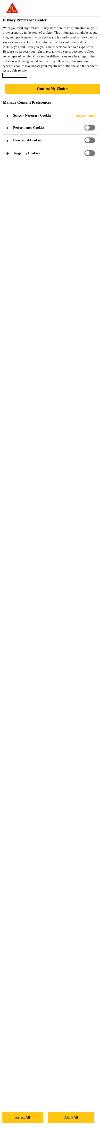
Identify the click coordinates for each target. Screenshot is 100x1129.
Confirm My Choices (52, 89)
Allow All (71, 1117)
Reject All (22, 1117)
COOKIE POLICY (14, 75)
